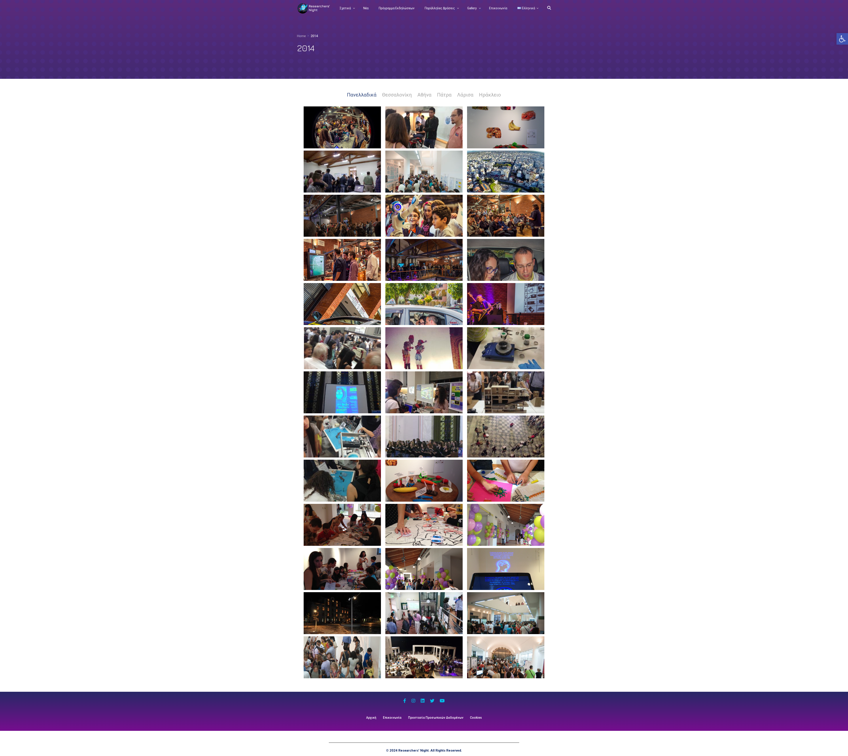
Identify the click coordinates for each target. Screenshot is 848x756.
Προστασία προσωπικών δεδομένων (435, 717)
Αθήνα (424, 95)
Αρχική (371, 717)
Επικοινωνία (392, 717)
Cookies (476, 717)
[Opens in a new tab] (404, 701)
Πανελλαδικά (362, 95)
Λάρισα (465, 95)
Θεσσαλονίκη (397, 95)
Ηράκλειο (490, 95)
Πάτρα (444, 95)
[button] (842, 39)
